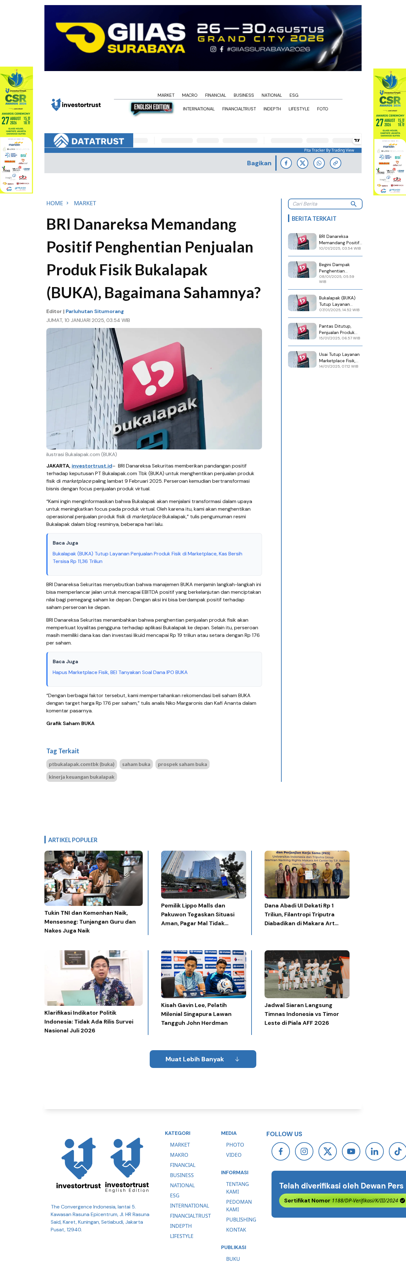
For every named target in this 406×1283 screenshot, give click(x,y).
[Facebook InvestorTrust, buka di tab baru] (281, 1151)
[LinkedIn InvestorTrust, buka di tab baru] (374, 1151)
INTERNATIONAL (189, 1205)
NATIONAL (182, 1185)
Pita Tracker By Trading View (329, 150)
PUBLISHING (241, 1219)
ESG (175, 1195)
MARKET (180, 1144)
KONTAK (236, 1229)
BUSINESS (182, 1175)
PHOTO (235, 1144)
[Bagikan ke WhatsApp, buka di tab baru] (319, 163)
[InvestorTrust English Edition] (127, 1165)
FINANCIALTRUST (190, 1215)
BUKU (233, 1258)
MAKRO (179, 1154)
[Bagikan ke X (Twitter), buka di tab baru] (302, 163)
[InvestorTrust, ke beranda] (79, 1165)
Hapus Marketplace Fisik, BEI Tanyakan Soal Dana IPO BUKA (120, 672)
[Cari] (353, 204)
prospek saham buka (182, 764)
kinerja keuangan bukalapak (82, 777)
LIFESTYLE (181, 1236)
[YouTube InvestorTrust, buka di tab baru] (351, 1151)
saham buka (136, 764)
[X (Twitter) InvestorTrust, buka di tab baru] (327, 1151)
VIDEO (234, 1154)
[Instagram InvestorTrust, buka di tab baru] (304, 1151)
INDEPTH (181, 1225)
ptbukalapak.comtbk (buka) (82, 764)
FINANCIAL (182, 1165)
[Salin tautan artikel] (335, 163)
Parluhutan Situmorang (95, 311)
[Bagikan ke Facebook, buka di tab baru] (286, 163)
